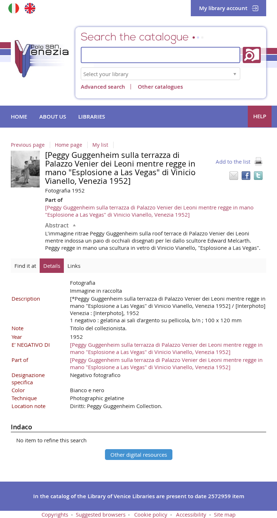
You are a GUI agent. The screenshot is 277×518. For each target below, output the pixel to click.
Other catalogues (160, 86)
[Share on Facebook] (246, 175)
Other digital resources (138, 454)
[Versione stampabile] (258, 161)
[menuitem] (18, 117)
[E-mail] (233, 175)
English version (30, 8)
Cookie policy (150, 514)
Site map (225, 514)
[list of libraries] (234, 73)
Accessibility (191, 514)
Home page (68, 145)
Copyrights (54, 514)
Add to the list (233, 161)
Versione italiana (13, 8)
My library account (223, 8)
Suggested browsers (101, 514)
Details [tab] (51, 265)
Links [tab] (73, 265)
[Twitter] (258, 175)
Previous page (28, 145)
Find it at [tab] (25, 265)
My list (100, 145)
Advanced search (103, 86)
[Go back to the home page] (47, 60)
